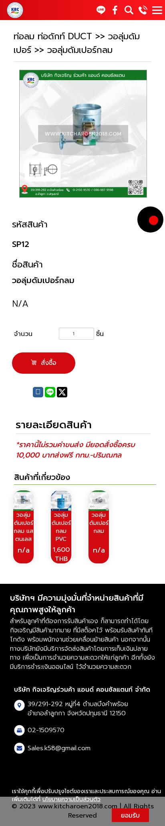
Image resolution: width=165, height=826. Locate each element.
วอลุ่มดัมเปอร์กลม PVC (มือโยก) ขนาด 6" (61, 539)
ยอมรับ (130, 815)
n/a (24, 550)
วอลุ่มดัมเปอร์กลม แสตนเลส (23, 527)
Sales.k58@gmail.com (59, 748)
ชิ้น (100, 334)
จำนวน (23, 334)
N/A (20, 303)
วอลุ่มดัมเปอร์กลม (99, 523)
